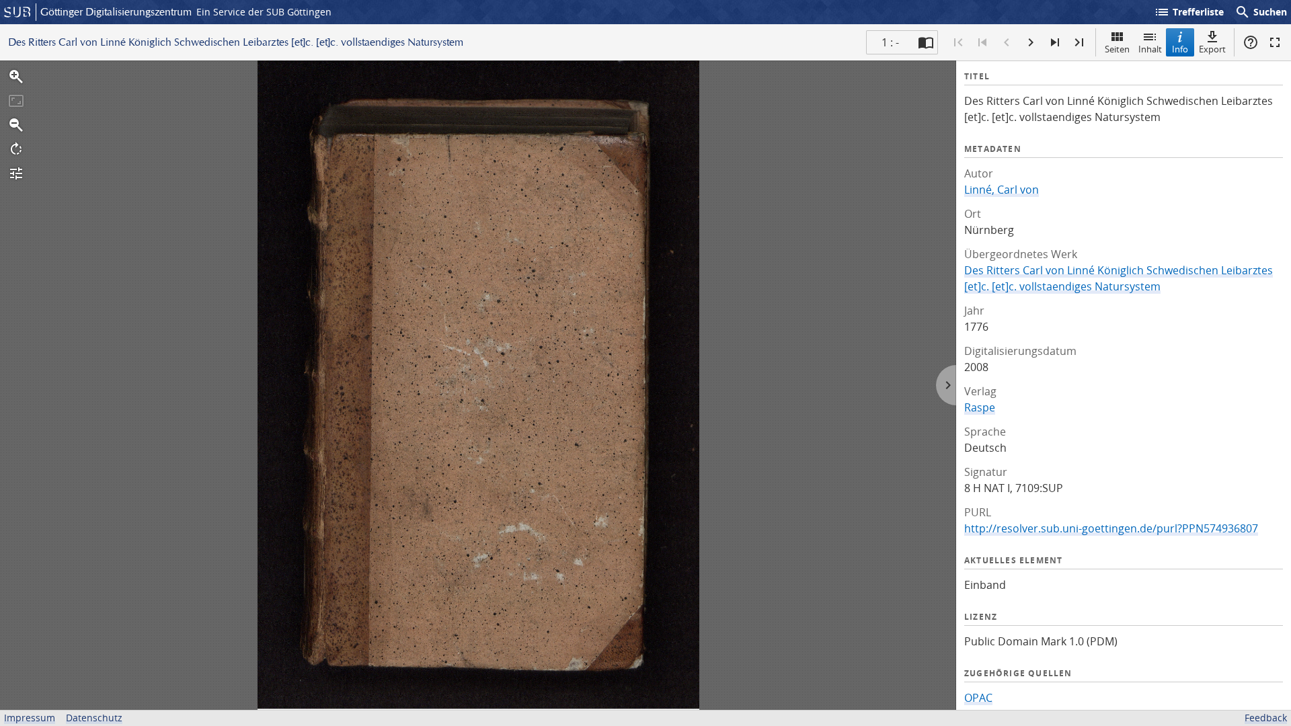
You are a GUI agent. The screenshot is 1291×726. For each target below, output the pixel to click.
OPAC (978, 697)
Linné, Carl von (1001, 189)
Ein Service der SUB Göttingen (263, 11)
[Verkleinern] (16, 125)
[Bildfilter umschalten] (16, 173)
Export (1212, 49)
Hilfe (1251, 42)
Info (1180, 49)
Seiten (1117, 49)
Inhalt (1150, 49)
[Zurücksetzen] (16, 101)
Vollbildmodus (1275, 42)
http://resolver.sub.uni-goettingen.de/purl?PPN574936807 (1111, 528)
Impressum (29, 717)
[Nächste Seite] (1031, 42)
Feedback (1266, 717)
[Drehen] (16, 149)
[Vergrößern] (16, 77)
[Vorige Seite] (1006, 42)
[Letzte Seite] (1079, 42)
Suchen (1261, 12)
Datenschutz (94, 717)
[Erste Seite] (958, 42)
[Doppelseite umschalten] (926, 42)
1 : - (890, 42)
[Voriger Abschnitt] (982, 42)
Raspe (979, 407)
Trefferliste (1189, 12)
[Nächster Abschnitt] (1055, 42)
